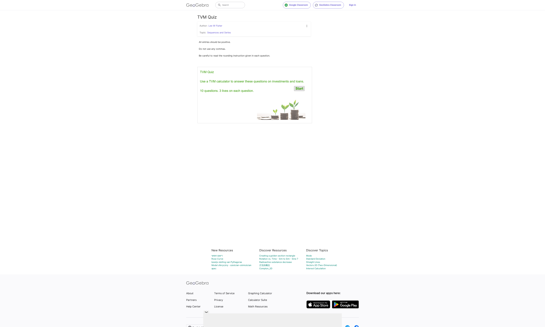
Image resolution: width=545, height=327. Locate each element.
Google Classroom (298, 5)
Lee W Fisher (215, 25)
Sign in (352, 5)
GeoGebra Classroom (330, 5)
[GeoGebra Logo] (197, 5)
